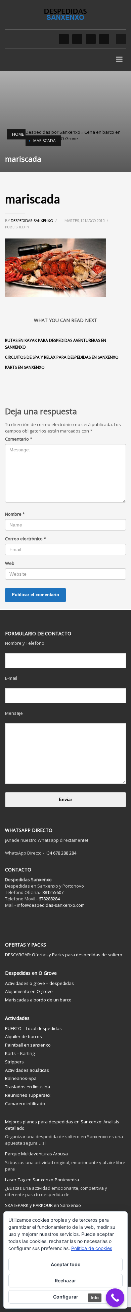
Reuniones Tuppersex (27, 1095)
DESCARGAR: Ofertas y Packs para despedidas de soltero (63, 955)
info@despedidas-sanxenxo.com (51, 905)
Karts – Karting (20, 1053)
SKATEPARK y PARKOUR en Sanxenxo (43, 1205)
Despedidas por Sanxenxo (53, 132)
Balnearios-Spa (21, 1078)
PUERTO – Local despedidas (33, 1028)
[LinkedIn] (91, 39)
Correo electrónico (25, 539)
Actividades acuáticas (27, 1070)
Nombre (15, 514)
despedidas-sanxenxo (32, 220)
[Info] (115, 1297)
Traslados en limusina (27, 1087)
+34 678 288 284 (60, 853)
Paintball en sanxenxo (28, 1045)
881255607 (52, 892)
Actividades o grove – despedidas (39, 983)
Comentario (18, 439)
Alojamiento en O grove (29, 991)
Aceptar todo (66, 1264)
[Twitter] (77, 39)
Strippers (14, 1062)
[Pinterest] (104, 39)
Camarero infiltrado (25, 1103)
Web (9, 563)
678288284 (49, 899)
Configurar (65, 1297)
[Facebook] (64, 39)
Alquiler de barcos (23, 1036)
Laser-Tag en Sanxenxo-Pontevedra (42, 1180)
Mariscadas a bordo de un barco (38, 1000)
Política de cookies (91, 1248)
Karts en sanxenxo (25, 367)
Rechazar (65, 1280)
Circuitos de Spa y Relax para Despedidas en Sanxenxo (62, 357)
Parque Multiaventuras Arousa (36, 1154)
